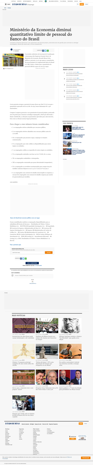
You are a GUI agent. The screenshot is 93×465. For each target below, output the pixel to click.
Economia (7, 433)
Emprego (30, 5)
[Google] (32, 281)
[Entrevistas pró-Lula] (67, 144)
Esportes (35, 446)
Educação (7, 443)
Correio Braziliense (50, 432)
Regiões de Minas (36, 430)
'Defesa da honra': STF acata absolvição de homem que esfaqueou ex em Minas (45, 363)
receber (49, 252)
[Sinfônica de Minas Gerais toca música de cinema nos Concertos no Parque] (47, 325)
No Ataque (35, 450)
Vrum (20, 437)
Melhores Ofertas (53, 1)
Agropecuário (35, 451)
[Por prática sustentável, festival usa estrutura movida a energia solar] (70, 351)
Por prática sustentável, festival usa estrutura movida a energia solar (69, 363)
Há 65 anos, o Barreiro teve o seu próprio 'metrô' (22, 388)
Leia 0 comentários (32, 263)
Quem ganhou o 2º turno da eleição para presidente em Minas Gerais (70, 388)
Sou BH (76, 1)
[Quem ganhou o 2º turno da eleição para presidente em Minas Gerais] (70, 377)
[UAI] (45, 1)
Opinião (34, 432)
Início (5, 7)
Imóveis (41, 1)
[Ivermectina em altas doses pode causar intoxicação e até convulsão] (23, 325)
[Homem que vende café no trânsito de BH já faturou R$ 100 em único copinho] (23, 402)
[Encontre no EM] (77, 4)
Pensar (34, 447)
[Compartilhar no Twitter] (45, 51)
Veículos (35, 1)
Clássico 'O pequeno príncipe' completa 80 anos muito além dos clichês (23, 363)
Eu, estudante (49, 433)
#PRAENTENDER (36, 435)
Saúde (6, 439)
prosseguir (85, 458)
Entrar (86, 4)
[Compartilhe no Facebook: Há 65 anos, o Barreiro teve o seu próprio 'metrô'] (22, 386)
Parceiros (70, 1)
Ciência (34, 440)
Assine (81, 4)
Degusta (34, 443)
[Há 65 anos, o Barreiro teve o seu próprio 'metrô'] (23, 377)
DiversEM (7, 437)
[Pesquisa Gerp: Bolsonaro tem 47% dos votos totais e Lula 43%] (47, 377)
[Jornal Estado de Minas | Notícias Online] (19, 4)
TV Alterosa (63, 1)
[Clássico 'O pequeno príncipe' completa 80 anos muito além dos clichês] (23, 351)
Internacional (7, 436)
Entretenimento (27, 1)
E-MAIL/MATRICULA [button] (32, 283)
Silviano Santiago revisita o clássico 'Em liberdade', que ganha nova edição (70, 338)
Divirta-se (35, 454)
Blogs (20, 435)
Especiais (35, 433)
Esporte (19, 1)
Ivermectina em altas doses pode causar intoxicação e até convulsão (23, 337)
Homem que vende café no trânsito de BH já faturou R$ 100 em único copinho (23, 415)
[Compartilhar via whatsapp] (48, 51)
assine (40, 265)
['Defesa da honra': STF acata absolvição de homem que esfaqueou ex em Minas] (47, 351)
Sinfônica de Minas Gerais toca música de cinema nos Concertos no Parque (46, 338)
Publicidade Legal (8, 444)
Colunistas (7, 440)
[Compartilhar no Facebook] (43, 51)
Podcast (34, 448)
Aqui (20, 436)
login (36, 265)
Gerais (6, 430)
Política (6, 432)
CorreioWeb (49, 430)
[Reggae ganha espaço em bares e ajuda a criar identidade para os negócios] (67, 128)
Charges (34, 437)
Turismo (34, 439)
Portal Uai (21, 430)
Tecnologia (35, 444)
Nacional (7, 435)
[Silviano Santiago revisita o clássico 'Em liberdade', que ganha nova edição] (70, 325)
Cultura (6, 441)
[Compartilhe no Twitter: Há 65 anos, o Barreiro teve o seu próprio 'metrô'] (23, 386)
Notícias (13, 1)
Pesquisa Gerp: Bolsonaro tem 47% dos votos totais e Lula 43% (47, 388)
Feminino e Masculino (37, 441)
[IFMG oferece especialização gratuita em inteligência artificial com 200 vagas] (67, 136)
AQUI (80, 1)
